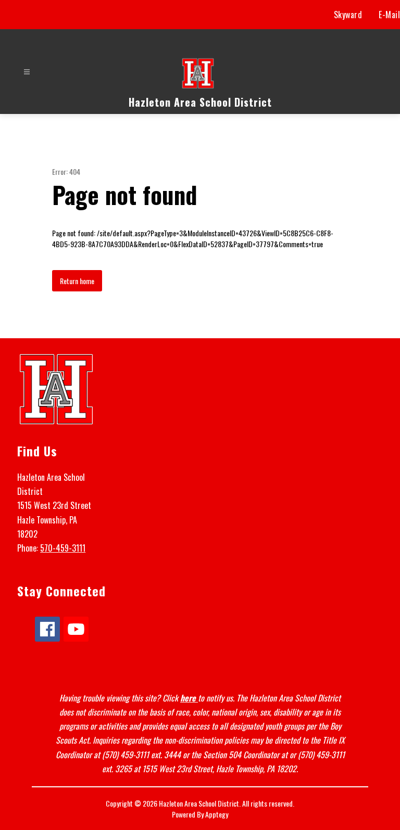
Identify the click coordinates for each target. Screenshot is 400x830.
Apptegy (216, 814)
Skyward (348, 14)
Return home (77, 280)
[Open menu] (27, 72)
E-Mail (389, 14)
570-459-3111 (62, 548)
